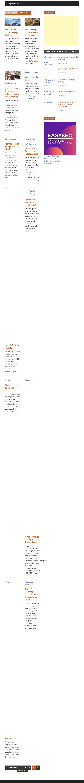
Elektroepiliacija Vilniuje (52, 161)
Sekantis (21, 770)
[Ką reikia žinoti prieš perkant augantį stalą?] (32, 192)
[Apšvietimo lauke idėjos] (32, 72)
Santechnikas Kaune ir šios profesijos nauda (31, 151)
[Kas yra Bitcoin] (12, 658)
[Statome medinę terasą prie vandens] (8, 380)
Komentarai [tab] (62, 51)
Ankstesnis (13, 768)
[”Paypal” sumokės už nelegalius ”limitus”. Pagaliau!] (32, 456)
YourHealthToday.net (51, 156)
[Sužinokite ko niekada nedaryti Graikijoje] (12, 22)
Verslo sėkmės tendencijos (67, 91)
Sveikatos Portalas (50, 158)
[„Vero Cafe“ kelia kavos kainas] (12, 264)
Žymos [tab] (73, 51)
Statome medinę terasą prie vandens (11, 388)
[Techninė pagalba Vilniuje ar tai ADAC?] (10, 139)
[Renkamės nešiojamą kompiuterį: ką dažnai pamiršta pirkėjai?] (32, 583)
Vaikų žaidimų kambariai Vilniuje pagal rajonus (31, 32)
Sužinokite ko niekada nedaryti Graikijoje (11, 32)
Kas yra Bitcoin (11, 738)
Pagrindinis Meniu (14, 4)
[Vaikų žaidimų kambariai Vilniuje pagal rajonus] (32, 22)
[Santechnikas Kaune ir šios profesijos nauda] (32, 141)
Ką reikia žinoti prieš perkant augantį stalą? (30, 202)
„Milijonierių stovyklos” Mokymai (68, 69)
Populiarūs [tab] (50, 51)
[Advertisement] (61, 30)
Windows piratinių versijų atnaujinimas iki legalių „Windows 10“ (66, 104)
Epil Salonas (48, 163)
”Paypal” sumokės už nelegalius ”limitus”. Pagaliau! (32, 539)
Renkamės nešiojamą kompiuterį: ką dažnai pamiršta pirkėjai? (31, 594)
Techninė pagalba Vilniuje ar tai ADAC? (12, 146)
